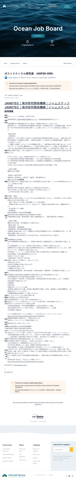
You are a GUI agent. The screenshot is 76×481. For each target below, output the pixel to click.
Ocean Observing (8, 454)
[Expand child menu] (45, 4)
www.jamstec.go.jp (20, 365)
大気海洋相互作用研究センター (27, 119)
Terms (51, 475)
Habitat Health (7, 458)
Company (36, 445)
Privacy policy (33, 421)
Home (23, 5)
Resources (36, 454)
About (30, 5)
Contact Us (47, 7)
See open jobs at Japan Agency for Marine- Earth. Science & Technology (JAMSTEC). (35, 86)
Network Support (8, 461)
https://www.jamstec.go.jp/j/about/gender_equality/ (26, 362)
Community (52, 5)
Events (35, 458)
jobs (5, 63)
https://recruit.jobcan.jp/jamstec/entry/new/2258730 (26, 316)
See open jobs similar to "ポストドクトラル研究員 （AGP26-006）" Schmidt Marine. (34, 88)
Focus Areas (40, 5)
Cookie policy (42, 421)
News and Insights (34, 7)
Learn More (38, 36)
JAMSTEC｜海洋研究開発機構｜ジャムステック (37, 103)
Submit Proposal (67, 6)
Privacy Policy (41, 475)
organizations (15, 63)
